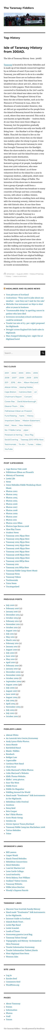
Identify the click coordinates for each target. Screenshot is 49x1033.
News (14, 425)
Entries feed (11, 978)
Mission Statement (31, 420)
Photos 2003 (11, 494)
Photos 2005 (11, 501)
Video (38, 444)
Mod (7, 425)
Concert (28, 397)
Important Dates (12, 420)
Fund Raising (11, 416)
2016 (13, 382)
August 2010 (11, 650)
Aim (19, 382)
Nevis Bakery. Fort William (18, 878)
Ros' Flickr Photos (14, 814)
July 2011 (10, 634)
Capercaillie (11, 760)
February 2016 (12, 608)
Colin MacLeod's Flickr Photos (19, 770)
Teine (8, 833)
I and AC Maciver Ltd (15, 868)
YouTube (9, 449)
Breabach (10, 754)
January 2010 (12, 669)
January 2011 (11, 646)
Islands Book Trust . (15, 922)
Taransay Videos (13, 577)
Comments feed (13, 982)
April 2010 (10, 662)
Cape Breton (10, 392)
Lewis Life (10, 478)
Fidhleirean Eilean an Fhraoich (18, 411)
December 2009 (13, 672)
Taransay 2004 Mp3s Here (18, 542)
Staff (8, 1016)
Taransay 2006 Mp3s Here (18, 548)
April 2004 (10, 704)
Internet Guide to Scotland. (18, 918)
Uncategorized (12, 586)
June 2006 (10, 694)
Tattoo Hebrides (13, 830)
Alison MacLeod (31, 382)
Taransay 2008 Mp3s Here (18, 555)
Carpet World (12, 855)
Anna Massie (12, 744)
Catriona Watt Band (15, 764)
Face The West (12, 783)
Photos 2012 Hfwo (14, 523)
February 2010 (12, 665)
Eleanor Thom (11, 406)
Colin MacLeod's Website (17, 773)
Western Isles (12, 957)
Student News (12, 532)
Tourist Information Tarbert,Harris (22, 950)
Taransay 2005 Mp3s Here (18, 545)
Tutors (9, 1019)
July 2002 (10, 713)
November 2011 (13, 624)
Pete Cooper (11, 811)
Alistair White (11, 387)
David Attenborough (26, 401)
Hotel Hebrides (13, 865)
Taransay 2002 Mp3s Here (18, 536)
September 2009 (13, 681)
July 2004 (10, 700)
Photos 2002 (11, 491)
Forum (9, 1007)
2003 (21, 373)
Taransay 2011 (12, 564)
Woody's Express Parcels (17, 890)
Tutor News (11, 583)
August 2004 (11, 697)
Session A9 (11, 821)
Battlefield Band (13, 748)
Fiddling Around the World (18, 792)
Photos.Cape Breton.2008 (17, 526)
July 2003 (10, 710)
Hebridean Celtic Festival (17, 802)
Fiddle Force (11, 786)
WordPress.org (12, 985)
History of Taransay (37, 274)
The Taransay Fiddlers (19, 8)
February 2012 (12, 621)
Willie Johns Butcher (15, 887)
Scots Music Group (14, 818)
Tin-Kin (22, 444)
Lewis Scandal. (12, 928)
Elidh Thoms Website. (16, 776)
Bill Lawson (11, 852)
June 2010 (10, 656)
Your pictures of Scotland (17, 294)
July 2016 (10, 605)
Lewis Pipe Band (13, 925)
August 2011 (11, 631)
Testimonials (10, 444)
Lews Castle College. (15, 871)
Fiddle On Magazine (15, 789)
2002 (14, 373)
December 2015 (13, 615)
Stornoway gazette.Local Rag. (19, 934)
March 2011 (11, 640)
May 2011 (10, 637)
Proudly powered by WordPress (33, 1029)
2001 (7, 373)
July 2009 (10, 688)
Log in (9, 975)
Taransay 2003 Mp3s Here (17, 539)
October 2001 (12, 716)
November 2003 (13, 707)
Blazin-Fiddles (12, 751)
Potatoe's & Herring (13, 435)
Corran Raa (10, 401)
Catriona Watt (25, 392)
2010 (36, 378)
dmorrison (11, 274)
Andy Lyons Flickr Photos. (18, 741)
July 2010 (10, 653)
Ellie (22, 406)
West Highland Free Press (17, 953)
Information (11, 1010)
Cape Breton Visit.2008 (16, 469)
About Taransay (13, 1003)
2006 (7, 378)
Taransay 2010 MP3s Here (32, 440)
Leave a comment (20, 276)
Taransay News (13, 574)
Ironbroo (10, 805)
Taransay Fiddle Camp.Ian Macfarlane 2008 (25, 827)
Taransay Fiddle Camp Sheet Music (21, 571)
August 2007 (11, 691)
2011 (6, 382)
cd (35, 392)
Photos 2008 (11, 510)
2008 (21, 378)
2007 (14, 378)
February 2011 (12, 643)
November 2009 (13, 675)
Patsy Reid (10, 808)
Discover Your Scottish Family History (23, 909)
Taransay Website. (14, 884)
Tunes (30, 444)
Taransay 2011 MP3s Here (17, 567)
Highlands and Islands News (23, 289)
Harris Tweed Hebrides (16, 858)
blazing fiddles (26, 387)
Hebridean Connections (16, 862)
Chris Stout (11, 767)
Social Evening (11, 440)
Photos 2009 (12, 513)
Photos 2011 (11, 520)
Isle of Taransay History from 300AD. (23, 50)
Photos (9, 1013)
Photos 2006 (12, 504)
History (8, 276)
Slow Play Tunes (13, 529)
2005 (35, 373)
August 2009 (12, 684)
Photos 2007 (11, 507)
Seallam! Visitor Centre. (16, 881)
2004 (28, 373)
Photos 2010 (11, 517)
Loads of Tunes (13, 931)
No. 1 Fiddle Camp (13, 430)
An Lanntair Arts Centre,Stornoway (22, 738)
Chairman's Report (13, 397)
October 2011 (12, 627)
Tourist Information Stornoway (20, 947)
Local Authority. (13, 874)
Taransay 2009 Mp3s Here (18, 558)
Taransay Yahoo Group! (16, 937)
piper (26, 430)
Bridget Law (11, 757)
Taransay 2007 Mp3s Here (17, 551)
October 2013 (12, 618)
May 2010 (10, 659)
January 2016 (12, 611)
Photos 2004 (11, 497)
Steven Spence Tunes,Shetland (20, 824)
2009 (28, 378)
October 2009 (12, 678)
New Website (25, 425)
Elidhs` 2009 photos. (15, 779)
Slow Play (29, 435)
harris (21, 416)
